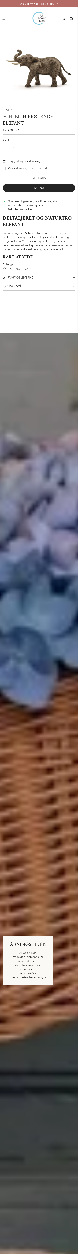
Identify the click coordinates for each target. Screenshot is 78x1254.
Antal (7, 140)
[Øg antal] (20, 147)
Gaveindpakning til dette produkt (27, 168)
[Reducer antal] (7, 147)
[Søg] (63, 18)
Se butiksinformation (19, 209)
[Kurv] (71, 18)
